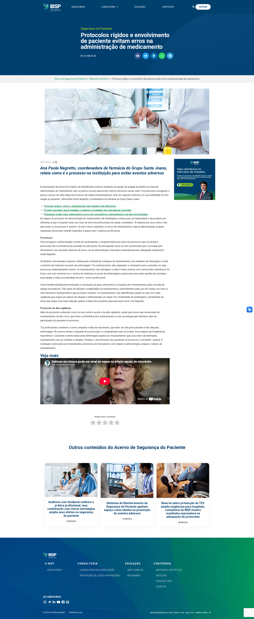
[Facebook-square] (63, 602)
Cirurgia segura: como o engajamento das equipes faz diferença (80, 206)
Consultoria (108, 7)
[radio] (93, 423)
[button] (193, 7)
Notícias (161, 575)
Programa (133, 575)
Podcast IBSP (164, 581)
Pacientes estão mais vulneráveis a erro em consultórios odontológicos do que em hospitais (96, 214)
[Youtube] (58, 602)
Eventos (161, 586)
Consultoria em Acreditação (97, 570)
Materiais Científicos (99, 79)
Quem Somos (78, 7)
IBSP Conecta (135, 570)
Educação (139, 7)
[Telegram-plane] (49, 602)
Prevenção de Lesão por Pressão (100, 575)
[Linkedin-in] (53, 602)
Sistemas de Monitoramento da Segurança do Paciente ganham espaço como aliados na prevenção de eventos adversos (127, 508)
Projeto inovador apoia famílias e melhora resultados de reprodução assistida (87, 210)
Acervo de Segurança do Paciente (70, 79)
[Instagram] (44, 602)
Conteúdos (168, 7)
